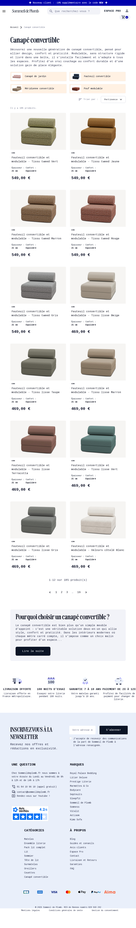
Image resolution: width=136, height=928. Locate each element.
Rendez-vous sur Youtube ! (33, 796)
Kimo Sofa (76, 819)
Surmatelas (30, 864)
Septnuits (76, 794)
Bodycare (75, 790)
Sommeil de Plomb (80, 802)
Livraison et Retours (83, 860)
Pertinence (113, 99)
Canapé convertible (36, 877)
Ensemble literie (34, 843)
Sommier (29, 856)
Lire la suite (33, 651)
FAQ (72, 868)
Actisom (74, 815)
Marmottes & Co (79, 786)
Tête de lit (31, 860)
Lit (26, 851)
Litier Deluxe (78, 777)
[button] (127, 11)
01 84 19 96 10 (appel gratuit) (37, 786)
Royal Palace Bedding (83, 773)
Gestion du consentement (105, 910)
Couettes (29, 872)
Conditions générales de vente (66, 910)
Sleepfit (75, 798)
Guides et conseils (82, 843)
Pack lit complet (34, 847)
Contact (74, 856)
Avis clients (78, 847)
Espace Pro (76, 851)
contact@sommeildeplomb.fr (33, 792)
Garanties (76, 864)
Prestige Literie (80, 781)
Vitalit (74, 811)
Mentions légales (30, 910)
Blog (72, 839)
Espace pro (112, 11)
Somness (74, 807)
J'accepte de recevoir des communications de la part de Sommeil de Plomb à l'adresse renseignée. (99, 742)
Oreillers (30, 868)
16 (79, 592)
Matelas (29, 839)
